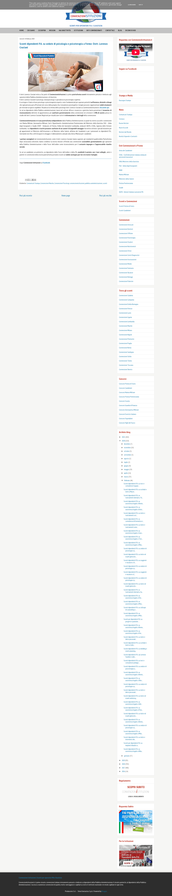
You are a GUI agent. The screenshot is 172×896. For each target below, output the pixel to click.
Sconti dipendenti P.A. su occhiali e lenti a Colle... (135, 644)
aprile (126, 473)
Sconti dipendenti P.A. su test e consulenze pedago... (134, 661)
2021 (123, 437)
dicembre (127, 444)
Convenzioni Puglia (125, 343)
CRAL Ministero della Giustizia (129, 161)
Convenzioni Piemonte (126, 339)
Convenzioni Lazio (125, 313)
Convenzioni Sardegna (126, 352)
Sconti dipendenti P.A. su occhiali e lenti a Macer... (135, 490)
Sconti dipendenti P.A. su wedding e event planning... (135, 649)
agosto (126, 458)
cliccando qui (104, 107)
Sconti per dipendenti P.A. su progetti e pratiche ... (133, 620)
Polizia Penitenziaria (126, 183)
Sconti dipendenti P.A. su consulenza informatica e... (134, 520)
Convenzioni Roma (125, 347)
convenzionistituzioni (77, 183)
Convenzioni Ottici (125, 251)
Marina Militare (124, 174)
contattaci (110, 30)
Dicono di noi (130, 30)
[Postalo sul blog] (28, 180)
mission (52, 30)
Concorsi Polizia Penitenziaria (129, 396)
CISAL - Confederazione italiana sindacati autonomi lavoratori (132, 156)
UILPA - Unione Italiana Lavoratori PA (131, 192)
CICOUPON (42, 30)
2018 (123, 764)
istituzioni (78, 30)
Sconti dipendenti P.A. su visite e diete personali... (134, 638)
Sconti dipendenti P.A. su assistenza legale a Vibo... (133, 679)
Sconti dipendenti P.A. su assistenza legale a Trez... (133, 537)
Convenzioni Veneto (125, 369)
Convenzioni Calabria (126, 295)
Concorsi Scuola (124, 401)
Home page (65, 195)
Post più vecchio (105, 195)
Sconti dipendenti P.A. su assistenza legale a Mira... (133, 602)
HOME (21, 30)
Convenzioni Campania (126, 300)
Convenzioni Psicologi (61, 183)
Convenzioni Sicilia (125, 356)
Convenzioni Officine (126, 233)
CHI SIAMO (31, 30)
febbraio (127, 480)
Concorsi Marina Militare (127, 392)
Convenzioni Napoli (125, 334)
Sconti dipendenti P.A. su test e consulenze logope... (134, 484)
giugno (126, 466)
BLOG (120, 30)
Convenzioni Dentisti (126, 229)
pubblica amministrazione (93, 183)
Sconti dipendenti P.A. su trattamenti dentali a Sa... (133, 591)
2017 (123, 768)
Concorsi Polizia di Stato (127, 383)
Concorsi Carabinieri (125, 388)
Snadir (121, 187)
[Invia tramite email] (26, 180)
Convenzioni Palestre (126, 281)
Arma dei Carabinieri (125, 150)
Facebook (46, 162)
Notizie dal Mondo (125, 132)
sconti (105, 183)
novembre (127, 447)
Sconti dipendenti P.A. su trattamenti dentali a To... (133, 496)
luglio (126, 462)
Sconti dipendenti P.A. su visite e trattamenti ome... (134, 526)
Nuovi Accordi (123, 127)
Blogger (104, 891)
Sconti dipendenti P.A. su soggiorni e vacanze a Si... (135, 561)
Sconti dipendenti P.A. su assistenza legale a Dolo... (133, 508)
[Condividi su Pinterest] (35, 180)
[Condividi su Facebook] (33, 180)
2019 (123, 760)
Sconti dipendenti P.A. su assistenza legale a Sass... (133, 532)
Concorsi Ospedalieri (126, 418)
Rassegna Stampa (125, 100)
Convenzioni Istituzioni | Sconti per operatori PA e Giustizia (40, 877)
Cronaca (121, 119)
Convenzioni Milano (125, 330)
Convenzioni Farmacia (126, 268)
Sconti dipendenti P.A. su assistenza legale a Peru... (133, 708)
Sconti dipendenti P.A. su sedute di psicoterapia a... (135, 667)
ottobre (127, 451)
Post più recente (25, 195)
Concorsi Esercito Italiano (127, 414)
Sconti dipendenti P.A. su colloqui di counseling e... (135, 608)
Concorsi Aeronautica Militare (129, 410)
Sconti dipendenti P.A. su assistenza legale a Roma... (134, 502)
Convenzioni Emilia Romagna (128, 304)
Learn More (132, 4)
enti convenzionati (94, 30)
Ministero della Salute (126, 179)
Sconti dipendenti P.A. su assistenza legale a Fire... (133, 596)
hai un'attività (65, 30)
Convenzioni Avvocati (126, 225)
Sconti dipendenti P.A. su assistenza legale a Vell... (133, 703)
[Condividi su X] (30, 180)
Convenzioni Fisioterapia (127, 237)
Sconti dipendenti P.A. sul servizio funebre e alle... (135, 655)
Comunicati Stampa (33, 183)
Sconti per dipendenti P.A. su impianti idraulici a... (133, 744)
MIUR (120, 170)
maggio (126, 469)
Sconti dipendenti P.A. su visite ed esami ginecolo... (135, 555)
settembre (128, 455)
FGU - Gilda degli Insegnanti (128, 166)
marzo (126, 476)
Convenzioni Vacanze (126, 272)
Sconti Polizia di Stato (126, 206)
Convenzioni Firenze (125, 308)
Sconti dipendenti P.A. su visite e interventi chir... (134, 738)
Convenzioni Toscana (126, 365)
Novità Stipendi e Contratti (128, 136)
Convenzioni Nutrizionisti (127, 246)
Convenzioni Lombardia (126, 321)
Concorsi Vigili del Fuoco (127, 423)
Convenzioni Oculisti (126, 242)
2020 (123, 441)
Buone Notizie (124, 123)
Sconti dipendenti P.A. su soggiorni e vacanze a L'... (135, 573)
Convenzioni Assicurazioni (127, 259)
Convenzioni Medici (125, 264)
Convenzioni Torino (125, 361)
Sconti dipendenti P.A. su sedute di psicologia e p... (135, 549)
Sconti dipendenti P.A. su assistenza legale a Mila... (133, 543)
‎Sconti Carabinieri (125, 210)
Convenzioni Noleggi (126, 277)
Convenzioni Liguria (125, 317)
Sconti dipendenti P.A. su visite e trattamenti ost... (134, 514)
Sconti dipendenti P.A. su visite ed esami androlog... (135, 697)
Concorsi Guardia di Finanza (128, 405)
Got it (141, 4)
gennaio (127, 756)
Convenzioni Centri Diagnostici (129, 255)
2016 (123, 771)
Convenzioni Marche (47, 183)
